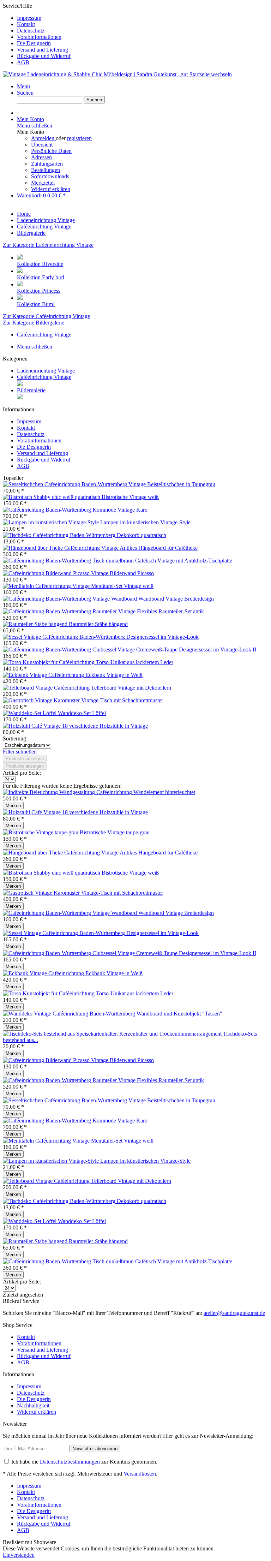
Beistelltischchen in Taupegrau (181, 484)
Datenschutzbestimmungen (70, 1462)
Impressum (29, 18)
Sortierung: (15, 738)
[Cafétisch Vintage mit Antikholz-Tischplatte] (69, 561)
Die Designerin (34, 43)
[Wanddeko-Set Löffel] (30, 713)
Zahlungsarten (47, 164)
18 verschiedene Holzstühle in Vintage (105, 726)
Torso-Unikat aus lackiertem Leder (134, 662)
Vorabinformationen (39, 37)
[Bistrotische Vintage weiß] (52, 497)
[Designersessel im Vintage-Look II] (91, 650)
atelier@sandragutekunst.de (234, 1313)
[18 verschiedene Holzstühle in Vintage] (32, 726)
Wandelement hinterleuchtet (164, 792)
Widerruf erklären (50, 189)
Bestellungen (45, 170)
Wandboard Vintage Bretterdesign (176, 599)
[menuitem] (142, 18)
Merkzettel (43, 183)
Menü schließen (34, 126)
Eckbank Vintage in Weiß (114, 675)
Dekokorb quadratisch (141, 535)
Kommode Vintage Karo (119, 510)
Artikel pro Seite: (22, 773)
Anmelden (43, 138)
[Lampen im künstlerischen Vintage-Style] (51, 522)
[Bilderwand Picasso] (56, 573)
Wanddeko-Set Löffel (82, 713)
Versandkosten (140, 1474)
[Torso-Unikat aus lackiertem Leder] (49, 662)
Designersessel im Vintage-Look (162, 637)
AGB (23, 62)
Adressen (41, 157)
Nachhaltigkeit (33, 1405)
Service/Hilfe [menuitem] (37, 34)
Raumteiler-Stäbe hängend (98, 624)
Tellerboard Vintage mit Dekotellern (131, 688)
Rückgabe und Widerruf (44, 56)
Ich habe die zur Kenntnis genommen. (84, 1462)
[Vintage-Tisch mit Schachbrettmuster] (42, 700)
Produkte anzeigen (25, 758)
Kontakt (26, 24)
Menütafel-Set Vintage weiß (122, 586)
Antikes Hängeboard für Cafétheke (159, 548)
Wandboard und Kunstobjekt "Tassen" (179, 1014)
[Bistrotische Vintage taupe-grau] (41, 832)
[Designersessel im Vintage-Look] (64, 637)
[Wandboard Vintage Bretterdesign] (70, 599)
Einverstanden (19, 1555)
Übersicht (42, 145)
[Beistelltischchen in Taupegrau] (75, 484)
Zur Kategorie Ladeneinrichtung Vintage (48, 245)
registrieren (79, 138)
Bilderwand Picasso (132, 573)
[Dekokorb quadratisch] (60, 535)
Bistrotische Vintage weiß (130, 497)
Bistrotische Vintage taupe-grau (115, 832)
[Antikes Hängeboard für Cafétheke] (61, 548)
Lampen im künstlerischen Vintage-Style (145, 522)
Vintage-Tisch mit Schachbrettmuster (122, 700)
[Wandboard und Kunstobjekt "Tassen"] (70, 1014)
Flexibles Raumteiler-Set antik (170, 611)
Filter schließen (20, 752)
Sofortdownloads (50, 176)
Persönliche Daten (51, 151)
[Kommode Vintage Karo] (47, 510)
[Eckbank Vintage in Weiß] (44, 675)
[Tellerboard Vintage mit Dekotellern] (47, 688)
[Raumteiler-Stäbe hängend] (36, 624)
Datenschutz (30, 31)
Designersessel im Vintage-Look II (217, 650)
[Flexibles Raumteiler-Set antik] (70, 611)
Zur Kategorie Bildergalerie (33, 323)
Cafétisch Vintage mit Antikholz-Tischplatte (183, 561)
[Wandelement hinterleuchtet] (68, 792)
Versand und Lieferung (42, 50)
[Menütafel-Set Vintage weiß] (47, 586)
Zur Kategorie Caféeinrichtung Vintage (46, 316)
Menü (23, 86)
